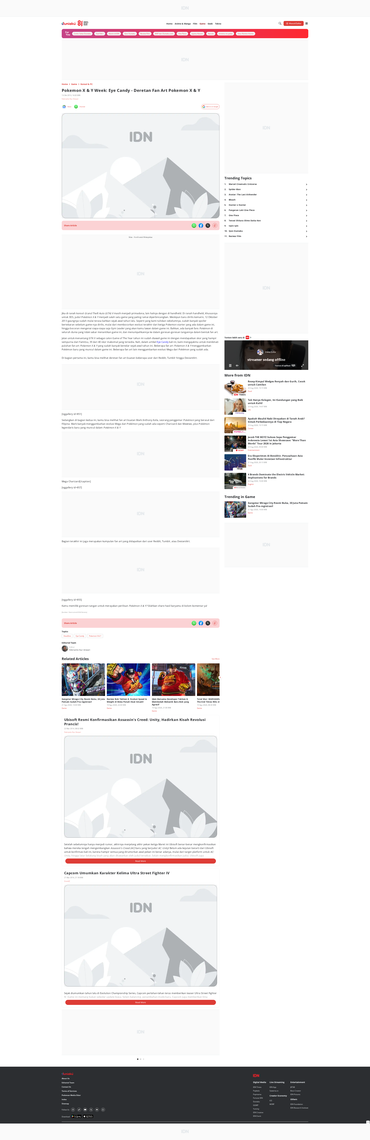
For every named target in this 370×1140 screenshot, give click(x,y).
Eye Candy (163, 342)
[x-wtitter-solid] (208, 225)
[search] (280, 23)
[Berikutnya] (220, 677)
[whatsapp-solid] (194, 225)
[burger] (306, 23)
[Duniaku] (75, 23)
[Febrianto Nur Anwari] (65, 648)
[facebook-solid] (201, 225)
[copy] (214, 225)
